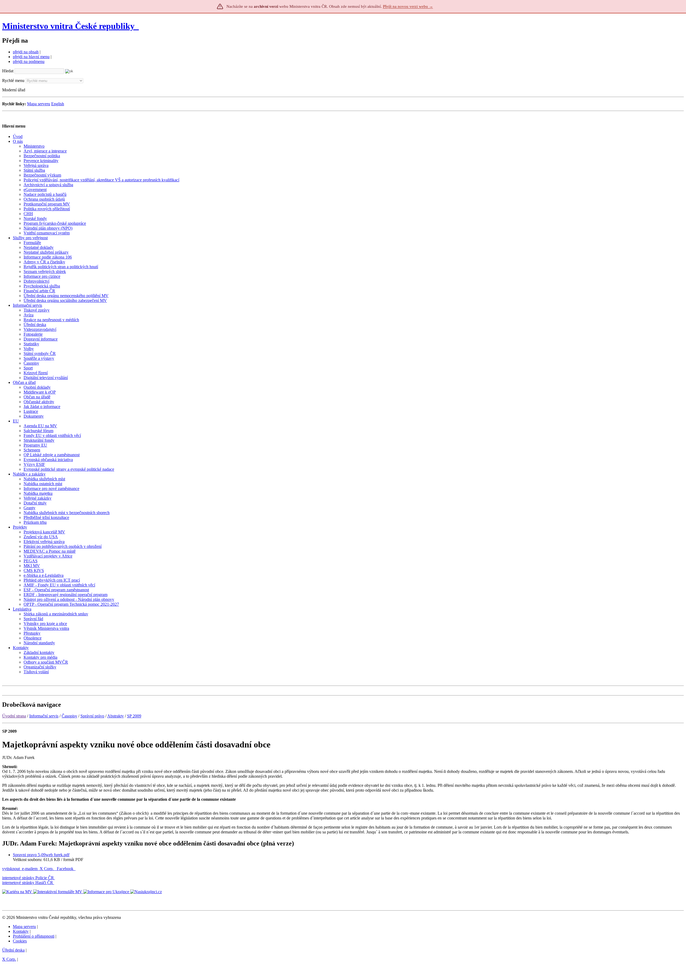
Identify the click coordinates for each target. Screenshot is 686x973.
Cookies (20, 941)
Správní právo (92, 716)
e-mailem (30, 868)
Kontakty (21, 931)
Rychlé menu (13, 80)
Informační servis (43, 716)
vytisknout (11, 868)
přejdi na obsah (26, 52)
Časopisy (69, 716)
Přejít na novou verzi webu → (408, 6)
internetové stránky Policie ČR (28, 877)
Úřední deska (13, 950)
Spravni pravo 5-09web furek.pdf (41, 854)
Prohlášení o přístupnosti (33, 936)
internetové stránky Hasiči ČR (27, 882)
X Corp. (47, 868)
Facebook (65, 868)
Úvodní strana (14, 716)
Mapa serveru (38, 104)
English (57, 104)
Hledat (7, 71)
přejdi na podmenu (28, 61)
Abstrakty (115, 716)
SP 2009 (134, 716)
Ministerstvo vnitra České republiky (68, 26)
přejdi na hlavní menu (31, 56)
